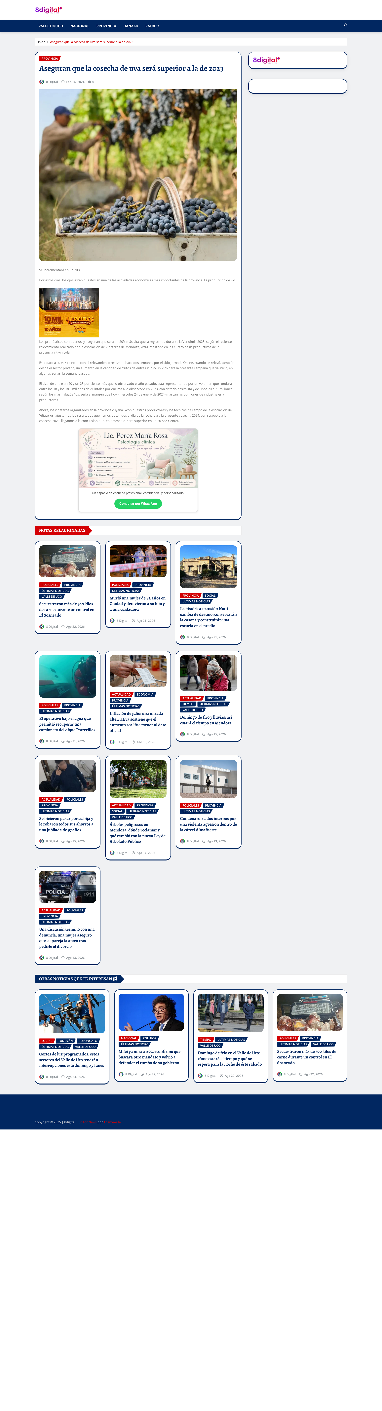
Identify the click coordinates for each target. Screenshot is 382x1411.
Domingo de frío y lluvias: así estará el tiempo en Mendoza (206, 720)
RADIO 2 (152, 26)
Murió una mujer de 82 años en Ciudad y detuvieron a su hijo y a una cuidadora (138, 603)
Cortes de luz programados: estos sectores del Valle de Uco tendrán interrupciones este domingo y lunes (71, 1059)
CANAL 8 (131, 26)
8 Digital (52, 82)
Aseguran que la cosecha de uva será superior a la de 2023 (91, 42)
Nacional (79, 26)
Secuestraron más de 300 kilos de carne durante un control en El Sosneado (66, 609)
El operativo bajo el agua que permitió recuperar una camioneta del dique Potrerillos (67, 724)
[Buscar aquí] (345, 25)
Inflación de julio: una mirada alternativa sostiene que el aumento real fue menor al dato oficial (138, 722)
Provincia (106, 26)
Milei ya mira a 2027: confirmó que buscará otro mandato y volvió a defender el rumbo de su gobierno (149, 1057)
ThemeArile (112, 1122)
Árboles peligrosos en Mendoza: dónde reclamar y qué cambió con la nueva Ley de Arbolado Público (138, 833)
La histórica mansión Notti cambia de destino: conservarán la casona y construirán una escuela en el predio (208, 617)
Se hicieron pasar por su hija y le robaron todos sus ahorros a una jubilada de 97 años (66, 824)
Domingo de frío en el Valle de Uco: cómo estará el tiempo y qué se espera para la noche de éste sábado (230, 1058)
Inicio (41, 42)
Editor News (88, 1122)
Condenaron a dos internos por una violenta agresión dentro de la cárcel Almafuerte (208, 824)
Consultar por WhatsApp (138, 503)
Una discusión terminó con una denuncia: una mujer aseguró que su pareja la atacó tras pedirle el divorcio (67, 937)
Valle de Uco (50, 26)
